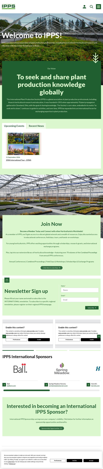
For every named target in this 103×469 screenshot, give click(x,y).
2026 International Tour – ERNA (18, 160)
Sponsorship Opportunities (51, 428)
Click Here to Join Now (50, 268)
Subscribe (91, 308)
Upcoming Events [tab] (14, 125)
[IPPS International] (8, 6)
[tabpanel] (51, 149)
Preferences (57, 460)
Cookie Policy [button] (11, 461)
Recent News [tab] (36, 125)
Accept (91, 460)
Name (63, 286)
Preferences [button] (12, 464)
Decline (74, 460)
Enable (39, 339)
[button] (4, 336)
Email (63, 295)
